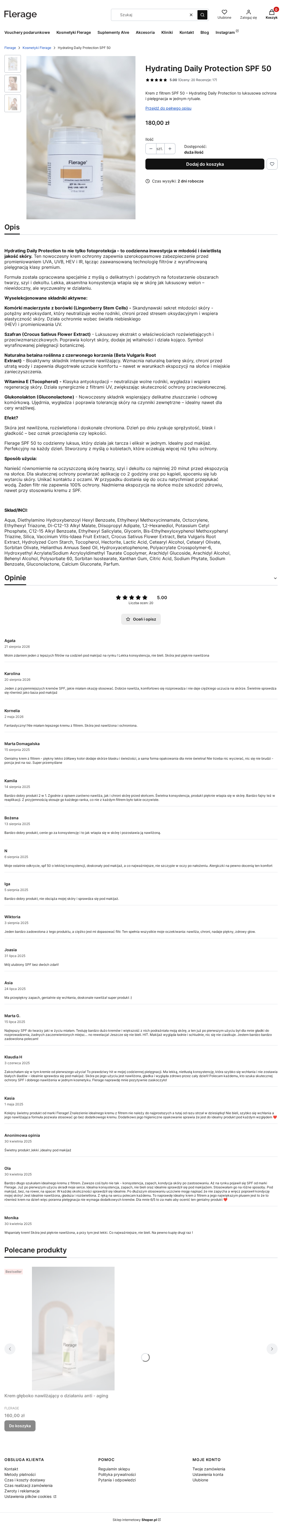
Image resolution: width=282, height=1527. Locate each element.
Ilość (149, 139)
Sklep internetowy (135, 1520)
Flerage (10, 48)
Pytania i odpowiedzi (117, 1480)
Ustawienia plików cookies (28, 1496)
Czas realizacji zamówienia (28, 1485)
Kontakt (11, 1469)
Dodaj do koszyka (205, 164)
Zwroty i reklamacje (22, 1491)
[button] (202, 15)
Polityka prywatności (117, 1474)
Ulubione (200, 1480)
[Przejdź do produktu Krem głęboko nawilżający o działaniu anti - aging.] (73, 1328)
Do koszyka (20, 1425)
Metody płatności (20, 1474)
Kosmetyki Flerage (37, 48)
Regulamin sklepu (114, 1469)
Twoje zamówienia (208, 1469)
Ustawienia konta (207, 1474)
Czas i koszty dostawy (24, 1480)
